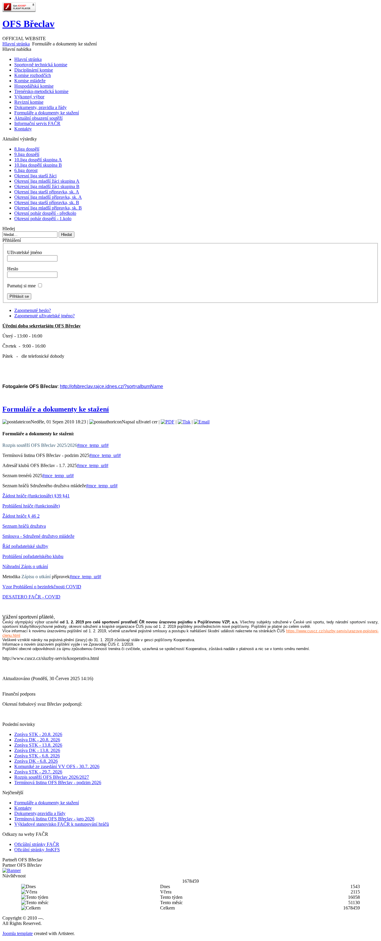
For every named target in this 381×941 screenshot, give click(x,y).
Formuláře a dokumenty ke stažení (55, 409)
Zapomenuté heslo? (32, 310)
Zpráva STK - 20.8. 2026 (38, 734)
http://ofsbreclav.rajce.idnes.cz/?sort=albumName (111, 386)
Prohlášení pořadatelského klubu (32, 556)
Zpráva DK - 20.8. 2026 (37, 739)
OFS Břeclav (28, 23)
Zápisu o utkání (36, 576)
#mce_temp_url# (93, 445)
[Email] (202, 421)
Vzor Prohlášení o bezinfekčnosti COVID (41, 586)
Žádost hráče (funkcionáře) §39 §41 (36, 495)
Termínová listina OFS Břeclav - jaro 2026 (54, 818)
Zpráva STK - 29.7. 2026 (38, 771)
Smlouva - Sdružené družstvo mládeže (38, 536)
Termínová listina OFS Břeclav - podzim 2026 (57, 782)
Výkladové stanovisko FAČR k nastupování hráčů (61, 824)
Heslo (12, 268)
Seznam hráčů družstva (24, 526)
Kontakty (23, 808)
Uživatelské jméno (24, 252)
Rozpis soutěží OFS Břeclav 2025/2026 (39, 445)
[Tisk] (184, 421)
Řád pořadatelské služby (25, 546)
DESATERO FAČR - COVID (31, 596)
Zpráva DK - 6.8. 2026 (36, 761)
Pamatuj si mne (21, 285)
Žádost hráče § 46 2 (21, 515)
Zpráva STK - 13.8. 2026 (38, 745)
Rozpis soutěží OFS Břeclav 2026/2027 (51, 777)
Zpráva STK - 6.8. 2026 (37, 755)
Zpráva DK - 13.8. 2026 (37, 750)
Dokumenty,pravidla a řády (39, 813)
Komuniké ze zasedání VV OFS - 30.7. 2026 (56, 766)
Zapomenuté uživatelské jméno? (44, 315)
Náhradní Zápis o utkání (25, 566)
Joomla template (17, 933)
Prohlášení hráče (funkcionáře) (31, 505)
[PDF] (167, 421)
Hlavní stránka (16, 43)
